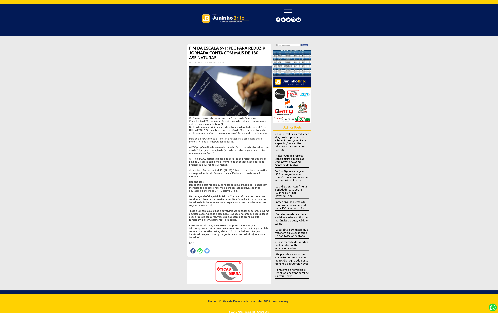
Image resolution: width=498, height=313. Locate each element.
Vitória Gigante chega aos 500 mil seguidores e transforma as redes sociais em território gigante (292, 176)
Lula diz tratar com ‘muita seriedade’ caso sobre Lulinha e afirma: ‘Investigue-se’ (291, 191)
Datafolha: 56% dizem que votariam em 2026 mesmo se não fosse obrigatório (291, 232)
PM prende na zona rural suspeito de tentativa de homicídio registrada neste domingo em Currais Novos (291, 259)
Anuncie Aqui (281, 301)
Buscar (304, 45)
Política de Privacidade (233, 301)
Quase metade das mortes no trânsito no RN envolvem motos (291, 245)
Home (212, 301)
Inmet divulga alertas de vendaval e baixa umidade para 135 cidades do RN (291, 205)
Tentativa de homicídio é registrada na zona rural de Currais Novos (292, 272)
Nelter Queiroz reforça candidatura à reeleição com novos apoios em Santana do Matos (289, 160)
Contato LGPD (260, 301)
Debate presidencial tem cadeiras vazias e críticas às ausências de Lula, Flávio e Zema (291, 219)
